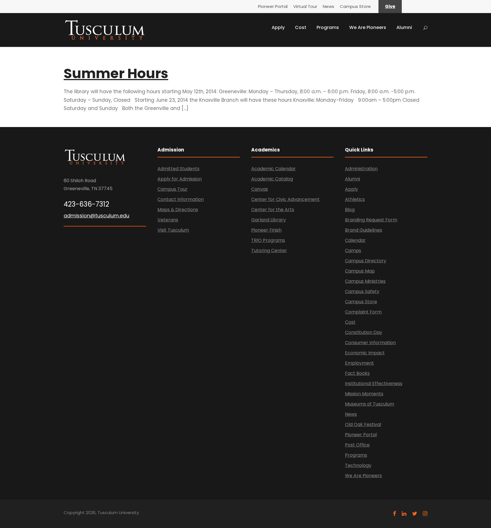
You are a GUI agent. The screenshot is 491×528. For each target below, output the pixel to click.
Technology (358, 465)
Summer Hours (116, 73)
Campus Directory (365, 260)
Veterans (167, 220)
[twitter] (414, 513)
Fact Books (357, 373)
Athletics (355, 199)
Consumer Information (370, 342)
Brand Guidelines (363, 230)
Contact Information (180, 199)
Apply (278, 27)
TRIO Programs (268, 240)
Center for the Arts (272, 209)
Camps (353, 250)
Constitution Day (363, 332)
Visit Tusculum (173, 230)
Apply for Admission (179, 179)
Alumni (404, 27)
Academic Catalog (272, 179)
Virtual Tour (305, 6)
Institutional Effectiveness (373, 383)
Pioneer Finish (266, 230)
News (328, 6)
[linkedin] (404, 513)
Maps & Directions (177, 209)
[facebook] (394, 513)
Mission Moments (364, 393)
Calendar (355, 240)
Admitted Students (178, 168)
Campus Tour (172, 189)
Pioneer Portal (273, 6)
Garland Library (268, 220)
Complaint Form (363, 312)
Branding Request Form (371, 220)
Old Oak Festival (363, 424)
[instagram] (425, 513)
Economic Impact (365, 353)
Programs (328, 27)
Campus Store (355, 6)
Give (390, 6)
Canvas (259, 189)
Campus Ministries (365, 281)
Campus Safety (362, 291)
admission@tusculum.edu (96, 215)
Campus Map (360, 271)
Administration (361, 168)
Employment (359, 363)
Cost (300, 27)
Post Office (357, 445)
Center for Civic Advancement (285, 199)
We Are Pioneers (367, 27)
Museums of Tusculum (369, 404)
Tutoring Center (269, 250)
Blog (350, 209)
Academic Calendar (273, 168)
